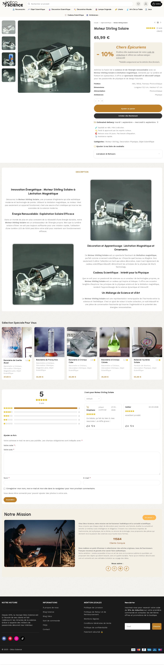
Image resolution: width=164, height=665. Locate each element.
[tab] (82, 172)
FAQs (45, 625)
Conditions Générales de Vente (97, 623)
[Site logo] (13, 4)
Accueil (96, 22)
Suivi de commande (51, 621)
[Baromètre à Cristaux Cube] (82, 342)
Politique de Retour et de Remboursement (95, 613)
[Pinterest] (10, 638)
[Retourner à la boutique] (157, 22)
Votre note (9, 445)
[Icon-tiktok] (22, 638)
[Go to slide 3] (55, 90)
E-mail (87, 478)
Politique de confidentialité (95, 627)
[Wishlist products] (138, 3)
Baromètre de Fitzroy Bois (47, 360)
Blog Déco (47, 616)
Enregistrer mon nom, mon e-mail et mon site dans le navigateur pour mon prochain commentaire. (50, 488)
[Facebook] (4, 638)
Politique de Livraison (93, 608)
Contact (46, 629)
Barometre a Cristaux (12, 366)
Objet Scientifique (106, 22)
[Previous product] (154, 22)
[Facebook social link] (108, 568)
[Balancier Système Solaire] (147, 342)
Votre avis (9, 449)
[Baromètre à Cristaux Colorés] (115, 342)
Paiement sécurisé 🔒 (93, 632)
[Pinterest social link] (120, 568)
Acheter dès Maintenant (128, 116)
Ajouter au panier (128, 109)
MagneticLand (9, 371)
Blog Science (48, 612)
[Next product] (160, 22)
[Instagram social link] (114, 568)
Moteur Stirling (112, 142)
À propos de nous (51, 608)
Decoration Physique (129, 142)
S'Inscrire (156, 626)
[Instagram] (16, 638)
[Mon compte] (146, 3)
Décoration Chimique (12, 368)
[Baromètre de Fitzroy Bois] (49, 342)
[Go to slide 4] (57, 90)
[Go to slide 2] (52, 90)
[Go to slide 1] (50, 90)
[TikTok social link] (126, 568)
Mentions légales (91, 619)
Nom (7, 478)
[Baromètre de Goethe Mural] (17, 342)
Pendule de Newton (142, 365)
